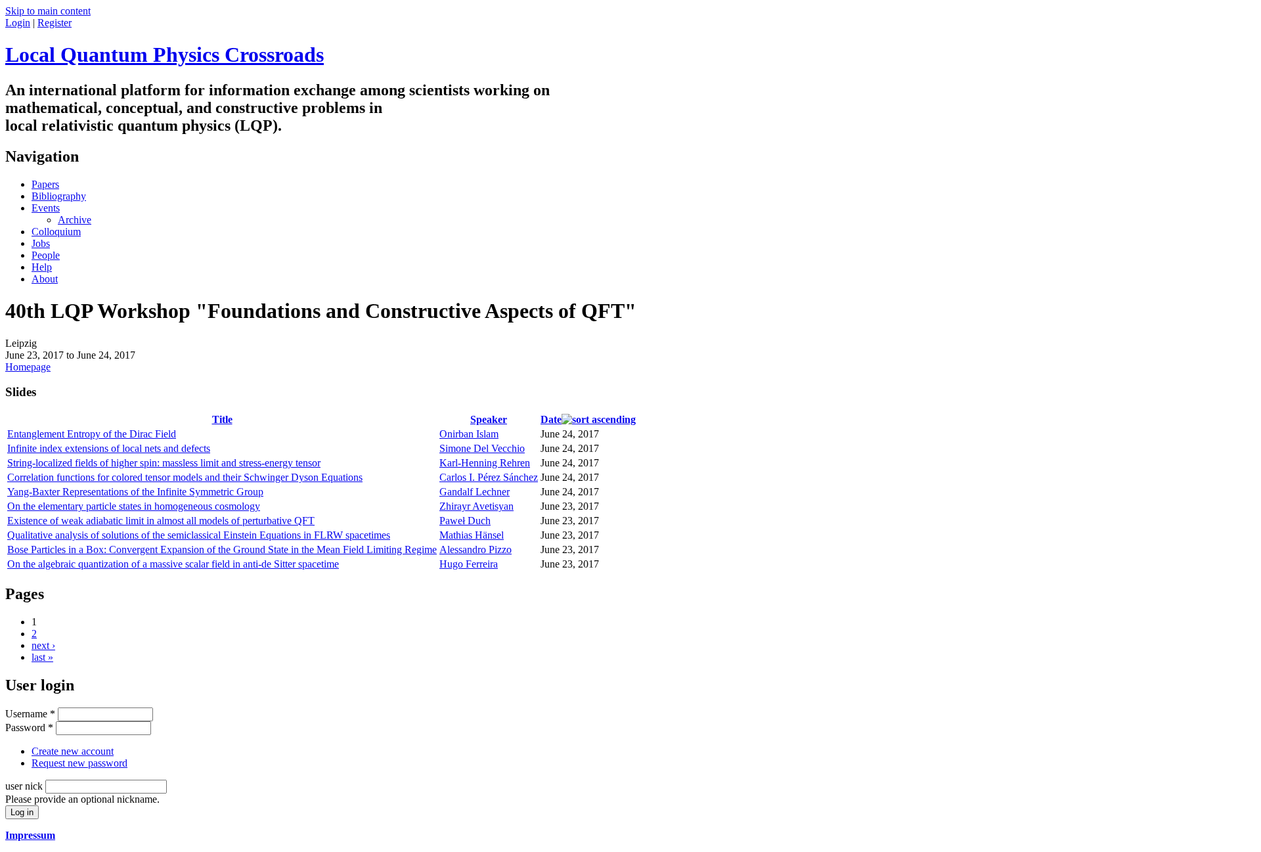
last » (42, 657)
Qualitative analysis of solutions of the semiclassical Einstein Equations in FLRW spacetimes (198, 535)
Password (29, 727)
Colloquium (56, 231)
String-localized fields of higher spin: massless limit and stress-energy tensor (164, 462)
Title (222, 419)
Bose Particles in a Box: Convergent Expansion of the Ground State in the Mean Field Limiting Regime (222, 549)
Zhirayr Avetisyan (476, 506)
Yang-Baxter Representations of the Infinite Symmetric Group (135, 491)
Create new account (73, 751)
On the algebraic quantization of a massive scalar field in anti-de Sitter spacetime (173, 564)
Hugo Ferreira (468, 564)
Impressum (30, 835)
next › (43, 645)
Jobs (41, 243)
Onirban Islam (468, 433)
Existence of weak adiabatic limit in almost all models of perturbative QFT (161, 520)
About (45, 278)
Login (17, 22)
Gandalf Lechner (474, 491)
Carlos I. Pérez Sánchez (488, 477)
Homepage (28, 366)
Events (46, 207)
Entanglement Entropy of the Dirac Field (91, 433)
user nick (25, 786)
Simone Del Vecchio (482, 448)
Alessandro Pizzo (475, 549)
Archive (74, 219)
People (46, 255)
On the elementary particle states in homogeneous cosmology (133, 506)
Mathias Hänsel (471, 535)
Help (42, 267)
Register (54, 22)
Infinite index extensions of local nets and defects (108, 448)
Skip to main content (48, 10)
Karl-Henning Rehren (484, 462)
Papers (45, 184)
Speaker (488, 419)
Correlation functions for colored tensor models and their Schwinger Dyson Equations (185, 477)
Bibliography (59, 196)
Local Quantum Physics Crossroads (164, 54)
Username (30, 713)
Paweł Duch (465, 520)
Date (551, 419)
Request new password (79, 763)
